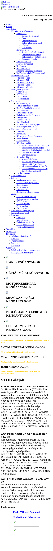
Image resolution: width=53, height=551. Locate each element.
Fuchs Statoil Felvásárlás (26, 517)
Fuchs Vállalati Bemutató (26, 512)
